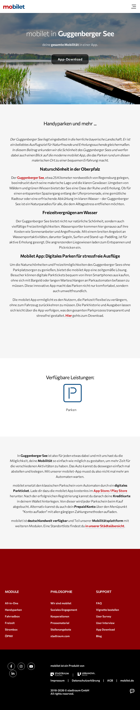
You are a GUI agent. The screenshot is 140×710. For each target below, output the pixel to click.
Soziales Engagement (63, 609)
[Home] (14, 6)
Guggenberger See (30, 178)
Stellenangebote (60, 629)
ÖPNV (9, 636)
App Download (105, 629)
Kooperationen (59, 616)
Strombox (11, 629)
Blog (99, 636)
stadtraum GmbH (78, 690)
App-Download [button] (70, 59)
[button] (132, 691)
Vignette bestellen (107, 609)
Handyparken (13, 609)
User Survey (103, 616)
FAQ (99, 603)
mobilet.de (127, 680)
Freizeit (10, 623)
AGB (110, 680)
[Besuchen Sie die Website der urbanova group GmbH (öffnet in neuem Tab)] (86, 674)
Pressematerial (59, 623)
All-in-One (11, 603)
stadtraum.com (60, 636)
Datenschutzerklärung (86, 680)
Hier (68, 315)
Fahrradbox (12, 616)
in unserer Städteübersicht (104, 526)
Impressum (57, 680)
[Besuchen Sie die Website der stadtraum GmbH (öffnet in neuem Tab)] (59, 674)
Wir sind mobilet (60, 603)
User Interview (105, 623)
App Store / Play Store (110, 491)
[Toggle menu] (133, 6)
